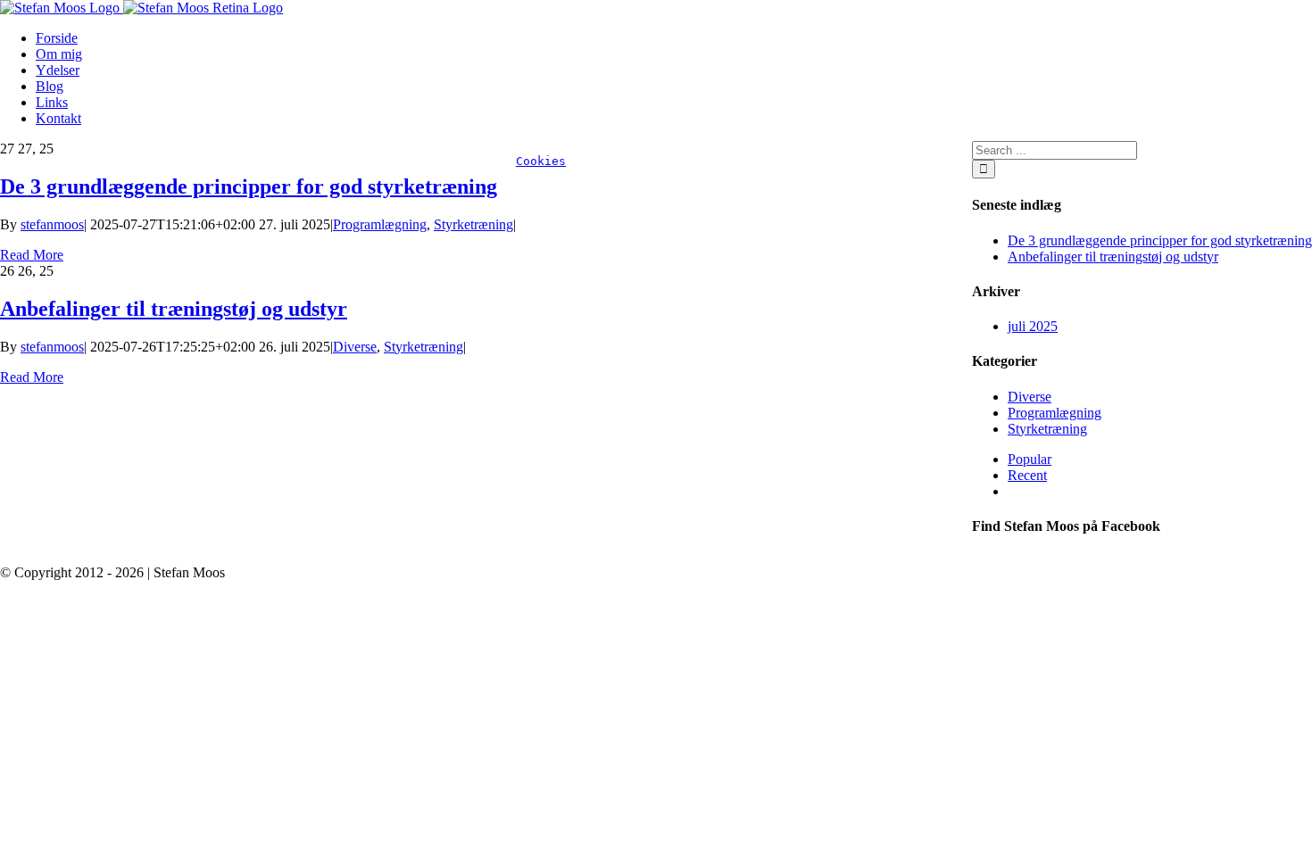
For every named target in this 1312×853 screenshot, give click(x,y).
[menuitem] (674, 38)
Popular (1029, 459)
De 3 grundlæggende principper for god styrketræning (248, 186)
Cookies (541, 161)
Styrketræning (473, 224)
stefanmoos (52, 224)
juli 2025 (1033, 326)
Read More (31, 254)
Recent (1027, 475)
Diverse (355, 346)
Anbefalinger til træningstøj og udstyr (173, 308)
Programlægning (380, 224)
